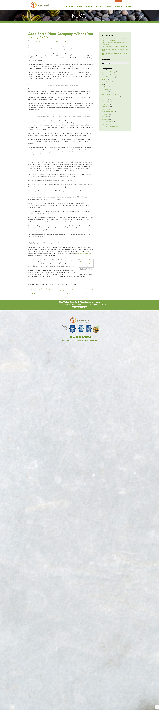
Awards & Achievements (108, 77)
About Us (128, 6)
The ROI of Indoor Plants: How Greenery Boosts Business (114, 53)
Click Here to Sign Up (79, 307)
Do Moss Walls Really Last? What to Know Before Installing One (115, 43)
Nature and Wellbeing (62, 42)
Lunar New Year (48, 290)
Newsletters (105, 114)
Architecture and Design (41, 42)
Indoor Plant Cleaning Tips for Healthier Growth (115, 47)
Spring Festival (64, 290)
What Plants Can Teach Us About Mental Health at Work (115, 49)
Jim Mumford (35, 290)
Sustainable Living (106, 121)
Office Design (105, 116)
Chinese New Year (62, 289)
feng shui (77, 289)
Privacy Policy (93, 340)
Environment (105, 89)
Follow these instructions (84, 254)
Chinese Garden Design (45, 289)
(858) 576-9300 (127, 1)
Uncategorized (105, 124)
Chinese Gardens (54, 289)
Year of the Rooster (71, 290)
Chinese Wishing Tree (70, 289)
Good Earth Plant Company (84, 289)
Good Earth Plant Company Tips (110, 97)
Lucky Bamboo (42, 290)
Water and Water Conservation (110, 126)
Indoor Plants (105, 102)
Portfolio (108, 6)
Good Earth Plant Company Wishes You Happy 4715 (60, 35)
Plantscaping (69, 6)
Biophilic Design (37, 289)
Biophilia (104, 79)
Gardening (52, 42)
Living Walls (80, 6)
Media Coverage (106, 107)
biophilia (32, 289)
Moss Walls (99, 6)
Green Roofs (89, 6)
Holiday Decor (119, 6)
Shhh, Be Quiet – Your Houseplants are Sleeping (78, 294)
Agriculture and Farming (108, 72)
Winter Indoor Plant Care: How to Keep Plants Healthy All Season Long (114, 39)
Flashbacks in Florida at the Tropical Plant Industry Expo (43, 294)
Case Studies (105, 87)
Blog (103, 84)
